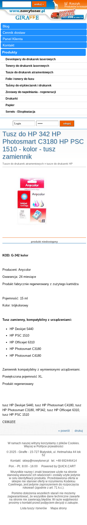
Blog (6, 26)
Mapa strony (59, 508)
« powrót (64, 430)
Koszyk (74, 3)
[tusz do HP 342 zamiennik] (31, 229)
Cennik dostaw (14, 32)
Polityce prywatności (49, 446)
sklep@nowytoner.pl (35, 460)
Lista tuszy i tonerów (33, 508)
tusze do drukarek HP (59, 163)
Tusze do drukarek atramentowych (23, 163)
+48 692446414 (66, 460)
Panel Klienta (13, 39)
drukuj (79, 430)
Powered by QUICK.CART (58, 466)
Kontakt (8, 45)
